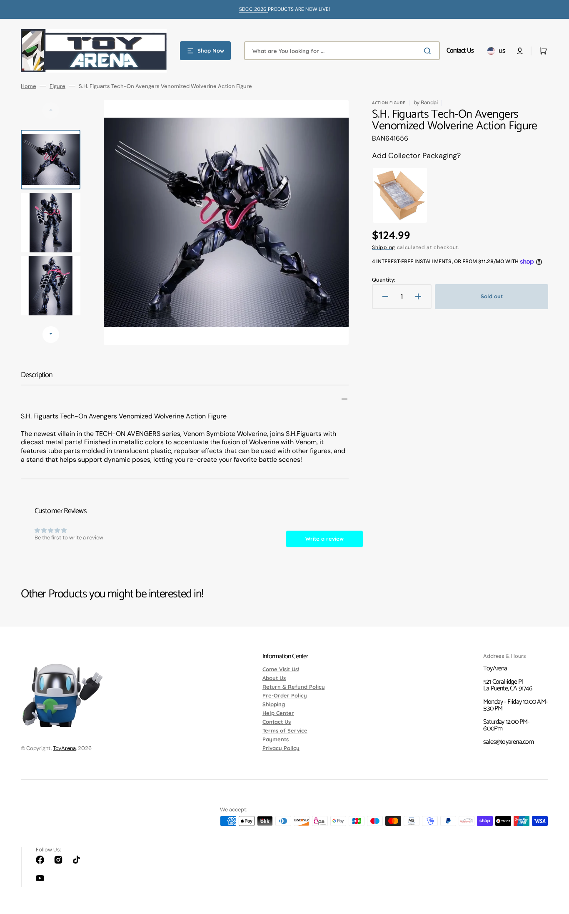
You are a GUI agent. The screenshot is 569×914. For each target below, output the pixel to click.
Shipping (383, 247)
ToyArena (64, 748)
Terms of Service (284, 730)
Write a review (324, 538)
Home (28, 86)
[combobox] (342, 50)
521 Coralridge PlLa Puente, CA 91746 (507, 685)
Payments (275, 739)
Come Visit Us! (280, 669)
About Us (274, 678)
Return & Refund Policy (293, 686)
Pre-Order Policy (284, 695)
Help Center (278, 713)
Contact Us (276, 721)
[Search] (429, 51)
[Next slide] (50, 334)
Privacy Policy (280, 748)
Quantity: (383, 279)
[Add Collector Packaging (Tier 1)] (397, 195)
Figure (57, 86)
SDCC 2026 (253, 9)
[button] (520, 51)
